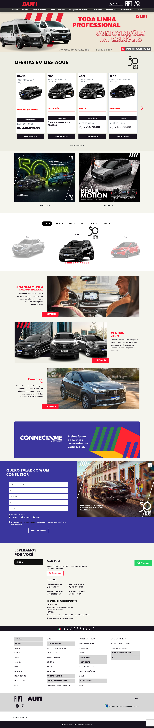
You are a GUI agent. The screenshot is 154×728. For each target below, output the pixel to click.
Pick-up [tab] (59, 229)
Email (38, 522)
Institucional (127, 10)
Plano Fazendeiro (86, 648)
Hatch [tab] (107, 229)
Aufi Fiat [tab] (20, 567)
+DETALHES (45, 210)
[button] (11, 34)
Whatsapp (14, 522)
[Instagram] (22, 711)
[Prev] (142, 113)
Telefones (117, 4)
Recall (81, 681)
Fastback (18, 676)
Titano (17, 653)
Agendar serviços (86, 672)
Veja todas (76, 151)
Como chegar (56, 578)
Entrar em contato (38, 535)
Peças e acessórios (87, 676)
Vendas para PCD (58, 10)
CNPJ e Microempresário (57, 653)
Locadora (51, 676)
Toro (16, 662)
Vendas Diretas (39, 10)
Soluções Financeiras (78, 10)
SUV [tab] (83, 229)
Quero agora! (30, 141)
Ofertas (15, 10)
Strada (17, 658)
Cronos (17, 667)
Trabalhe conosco (119, 653)
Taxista (49, 672)
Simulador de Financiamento (59, 690)
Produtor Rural (53, 662)
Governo (50, 667)
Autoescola (52, 658)
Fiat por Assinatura (87, 644)
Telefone (27, 522)
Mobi (16, 690)
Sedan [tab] (72, 229)
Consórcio (83, 653)
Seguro (82, 658)
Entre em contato (118, 644)
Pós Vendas (111, 10)
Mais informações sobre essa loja (61, 623)
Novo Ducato (20, 685)
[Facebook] (17, 711)
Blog (140, 10)
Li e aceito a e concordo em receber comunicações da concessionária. (38, 528)
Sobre (81, 690)
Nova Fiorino (20, 681)
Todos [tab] (47, 229)
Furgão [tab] (94, 229)
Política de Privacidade (28, 527)
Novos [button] (25, 10)
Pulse (16, 672)
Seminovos (97, 10)
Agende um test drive (121, 658)
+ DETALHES (50, 319)
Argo (49, 644)
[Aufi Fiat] (30, 3)
